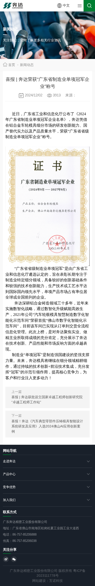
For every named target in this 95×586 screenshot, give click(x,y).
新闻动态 (27, 65)
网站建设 (39, 581)
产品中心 (9, 474)
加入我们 (9, 500)
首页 (13, 64)
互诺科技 (56, 581)
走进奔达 (9, 461)
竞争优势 (9, 487)
